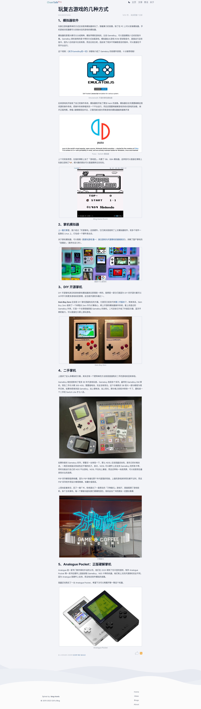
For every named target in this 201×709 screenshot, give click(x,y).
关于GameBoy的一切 (78, 51)
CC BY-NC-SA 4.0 (79, 655)
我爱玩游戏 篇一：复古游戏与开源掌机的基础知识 (104, 239)
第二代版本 (120, 302)
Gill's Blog (56, 701)
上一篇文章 (63, 230)
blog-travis (55, 696)
